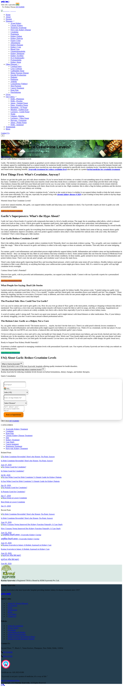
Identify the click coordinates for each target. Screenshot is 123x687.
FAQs (8, 94)
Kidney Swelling (17, 56)
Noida (13, 114)
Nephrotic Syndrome (18, 28)
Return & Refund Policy (17, 634)
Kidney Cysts (16, 47)
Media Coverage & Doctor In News (21, 637)
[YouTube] (8, 594)
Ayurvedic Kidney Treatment (17, 429)
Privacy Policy (13, 628)
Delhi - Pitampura (17, 99)
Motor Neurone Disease (20, 73)
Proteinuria (15, 34)
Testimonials (10, 127)
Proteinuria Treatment (14, 446)
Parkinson (14, 79)
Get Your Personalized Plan (11, 281)
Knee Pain (14, 90)
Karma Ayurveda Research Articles (21, 639)
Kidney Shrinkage (17, 53)
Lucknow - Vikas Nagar (20, 118)
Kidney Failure (16, 36)
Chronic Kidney (17, 25)
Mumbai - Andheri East (19, 110)
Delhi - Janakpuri (17, 125)
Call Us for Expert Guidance (12, 211)
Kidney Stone (16, 62)
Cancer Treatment (17, 88)
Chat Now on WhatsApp (10, 353)
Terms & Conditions (15, 626)
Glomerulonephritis (18, 51)
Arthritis (14, 82)
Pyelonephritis (16, 60)
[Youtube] (7, 2)
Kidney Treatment (12, 440)
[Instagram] (5, 2)
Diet (7, 438)
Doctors (9, 19)
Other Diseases (12, 64)
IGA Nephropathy (17, 58)
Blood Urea (15, 49)
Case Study (10, 442)
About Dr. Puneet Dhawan (18, 603)
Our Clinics (10, 97)
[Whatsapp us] (2, 685)
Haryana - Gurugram (18, 120)
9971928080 (20, 7)
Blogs (8, 129)
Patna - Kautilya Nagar (19, 105)
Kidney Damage (17, 45)
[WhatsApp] (8, 2)
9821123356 (7, 656)
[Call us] (4, 685)
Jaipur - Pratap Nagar (19, 123)
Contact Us (5, 133)
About (8, 17)
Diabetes (14, 77)
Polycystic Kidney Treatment (17, 448)
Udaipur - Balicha (17, 116)
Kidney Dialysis (17, 38)
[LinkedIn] (10, 594)
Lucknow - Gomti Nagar (20, 112)
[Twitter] (2, 2)
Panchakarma (16, 92)
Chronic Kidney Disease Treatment (19, 436)
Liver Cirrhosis (16, 69)
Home (8, 15)
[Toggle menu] (2, 135)
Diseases (9, 21)
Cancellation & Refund (16, 632)
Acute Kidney (16, 23)
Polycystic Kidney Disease (21, 30)
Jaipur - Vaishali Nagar (19, 103)
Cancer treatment (12, 444)
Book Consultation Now (10, 680)
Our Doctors (12, 606)
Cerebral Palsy (16, 66)
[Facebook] (3, 2)
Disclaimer (12, 630)
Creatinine (14, 32)
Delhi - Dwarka (16, 101)
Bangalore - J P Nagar (19, 107)
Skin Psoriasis (16, 86)
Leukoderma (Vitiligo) (19, 84)
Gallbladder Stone (17, 71)
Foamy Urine (16, 41)
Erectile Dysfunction (18, 75)
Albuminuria (15, 43)
